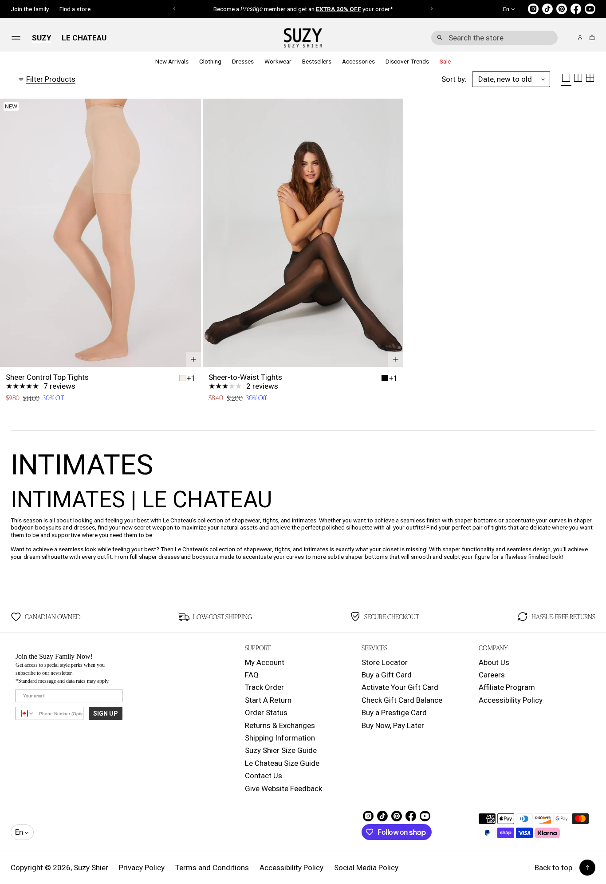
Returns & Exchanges (280, 725)
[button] (494, 38)
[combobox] (494, 38)
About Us (494, 662)
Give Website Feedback (283, 788)
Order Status (266, 712)
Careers (492, 674)
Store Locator (385, 662)
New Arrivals (172, 61)
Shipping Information (280, 737)
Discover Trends (407, 61)
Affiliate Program (507, 687)
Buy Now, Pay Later (393, 725)
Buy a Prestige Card (394, 712)
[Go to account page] (580, 38)
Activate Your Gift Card (400, 687)
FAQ (252, 674)
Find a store (75, 8)
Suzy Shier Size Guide (281, 750)
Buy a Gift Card (387, 674)
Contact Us (263, 775)
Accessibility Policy (511, 700)
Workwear (277, 61)
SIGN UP (105, 713)
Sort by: (454, 79)
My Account (264, 662)
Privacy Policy (142, 867)
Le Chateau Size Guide (282, 763)
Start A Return (268, 700)
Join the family (30, 8)
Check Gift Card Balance (402, 700)
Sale (445, 61)
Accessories (358, 61)
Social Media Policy (366, 867)
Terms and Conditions (212, 867)
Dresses (243, 61)
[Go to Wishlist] (568, 38)
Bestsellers (316, 61)
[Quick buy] (193, 359)
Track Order (264, 687)
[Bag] (590, 38)
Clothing (210, 61)
